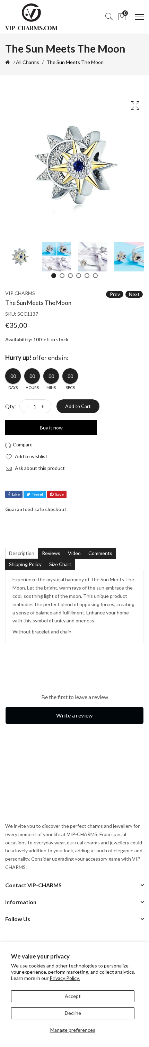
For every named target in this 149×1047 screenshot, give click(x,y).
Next (134, 294)
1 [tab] (53, 275)
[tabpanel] (20, 256)
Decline (73, 1013)
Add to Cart (78, 406)
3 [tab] (70, 275)
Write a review (74, 715)
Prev (115, 294)
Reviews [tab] (51, 553)
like (16, 494)
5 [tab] (87, 275)
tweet (37, 494)
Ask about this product (39, 468)
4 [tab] (78, 275)
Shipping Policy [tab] (25, 564)
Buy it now (51, 427)
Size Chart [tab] (60, 564)
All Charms (27, 62)
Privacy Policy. (65, 978)
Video (74, 553)
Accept (73, 996)
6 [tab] (95, 275)
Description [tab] (21, 553)
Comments (100, 553)
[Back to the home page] (7, 62)
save (59, 494)
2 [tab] (62, 275)
